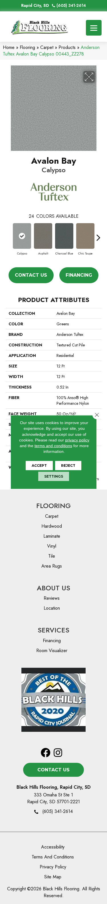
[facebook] (46, 753)
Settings (53, 476)
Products (67, 47)
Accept (39, 465)
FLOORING (53, 506)
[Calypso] (22, 236)
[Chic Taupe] (85, 236)
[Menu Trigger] (94, 28)
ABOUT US (53, 588)
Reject (68, 465)
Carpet (46, 47)
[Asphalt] (43, 236)
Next (98, 234)
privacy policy (77, 440)
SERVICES (53, 630)
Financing (79, 275)
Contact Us (31, 275)
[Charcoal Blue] (64, 236)
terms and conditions (53, 445)
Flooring (27, 47)
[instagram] (58, 753)
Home (9, 47)
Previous (8, 234)
